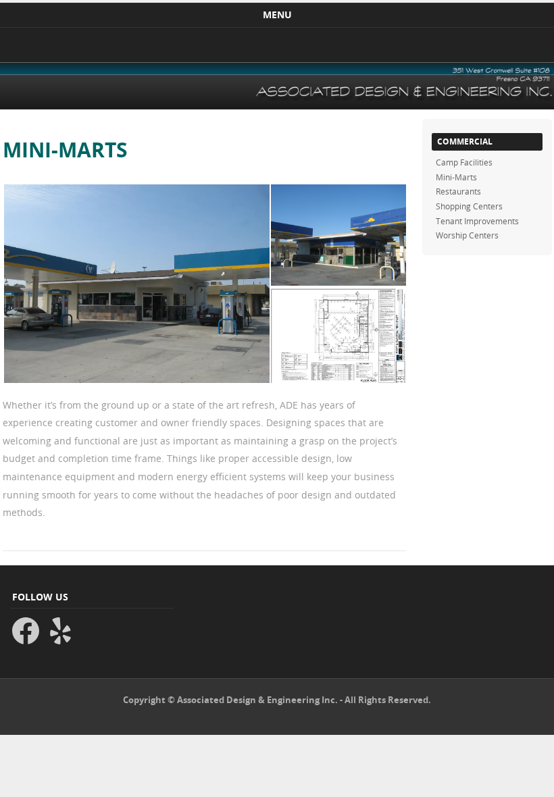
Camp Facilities (464, 162)
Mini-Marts (456, 177)
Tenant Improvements (477, 220)
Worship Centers (467, 235)
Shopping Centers (469, 206)
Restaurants (458, 191)
